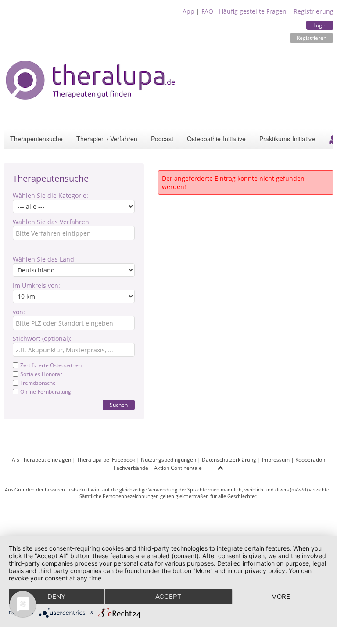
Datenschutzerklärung (229, 459)
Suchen (119, 404)
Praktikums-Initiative (287, 138)
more (280, 596)
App (188, 11)
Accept (168, 596)
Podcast (162, 138)
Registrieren (311, 38)
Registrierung (313, 11)
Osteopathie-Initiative (216, 138)
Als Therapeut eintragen (41, 459)
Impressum (276, 459)
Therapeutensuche (36, 138)
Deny (56, 596)
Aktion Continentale (178, 468)
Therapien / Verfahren (106, 138)
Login (319, 25)
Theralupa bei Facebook (106, 459)
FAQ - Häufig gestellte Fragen (244, 11)
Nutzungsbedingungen (168, 459)
